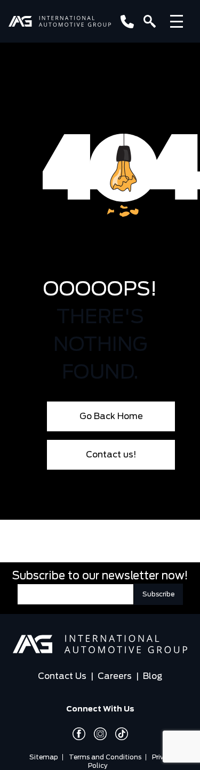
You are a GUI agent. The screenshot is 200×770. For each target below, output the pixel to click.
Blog (152, 676)
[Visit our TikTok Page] (117, 733)
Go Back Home (111, 416)
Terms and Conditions (105, 757)
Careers (115, 676)
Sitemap (43, 757)
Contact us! (111, 454)
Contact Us (62, 676)
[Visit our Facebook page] (79, 733)
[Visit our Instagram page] (96, 733)
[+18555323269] (125, 21)
